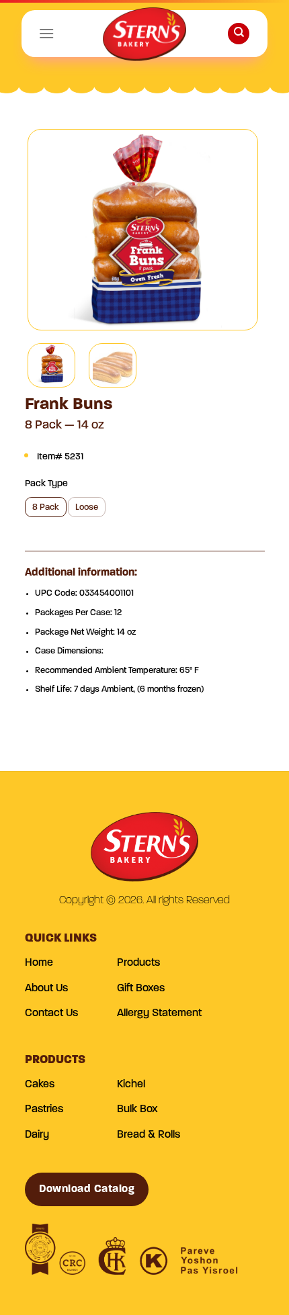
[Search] (238, 34)
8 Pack (45, 507)
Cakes (39, 1084)
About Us (46, 988)
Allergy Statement (159, 1013)
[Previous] (50, 229)
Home (39, 963)
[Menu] (46, 33)
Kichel (131, 1084)
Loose (86, 507)
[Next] (236, 229)
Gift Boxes (141, 988)
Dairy (37, 1135)
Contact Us (51, 1013)
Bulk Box (137, 1109)
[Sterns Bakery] (144, 37)
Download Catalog (87, 1189)
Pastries (44, 1109)
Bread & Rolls (148, 1135)
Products (138, 963)
